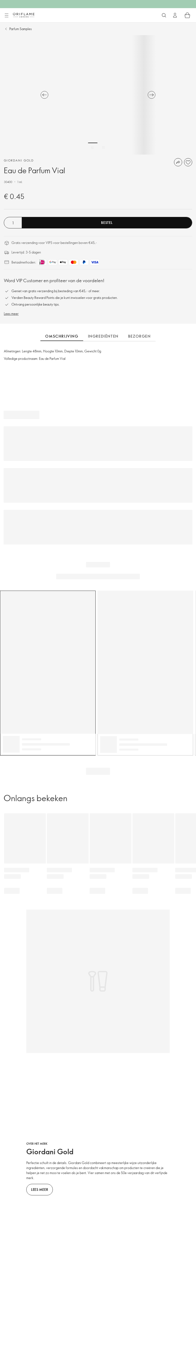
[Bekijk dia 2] (103, 147)
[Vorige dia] (44, 95)
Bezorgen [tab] (139, 336)
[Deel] (178, 162)
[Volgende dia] (151, 95)
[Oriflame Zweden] (24, 15)
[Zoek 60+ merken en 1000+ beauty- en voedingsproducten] (164, 15)
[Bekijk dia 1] (93, 147)
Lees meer (11, 313)
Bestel (106, 222)
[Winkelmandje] (187, 15)
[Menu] (6, 15)
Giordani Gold (19, 160)
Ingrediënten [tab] (103, 336)
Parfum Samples (20, 29)
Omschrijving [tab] (61, 336)
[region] (98, 95)
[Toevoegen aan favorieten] (188, 162)
